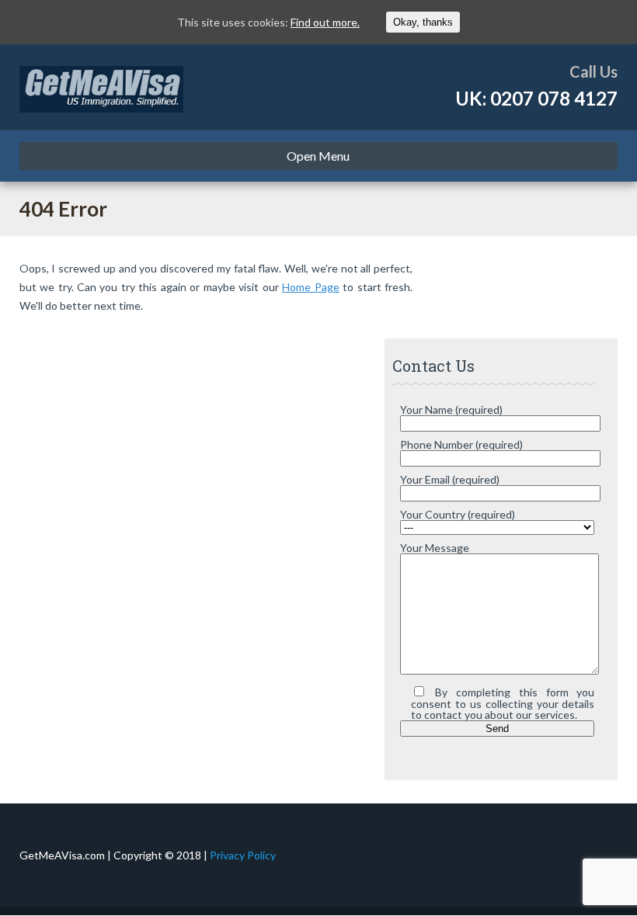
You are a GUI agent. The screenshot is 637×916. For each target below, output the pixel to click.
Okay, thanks (423, 22)
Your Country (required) (457, 514)
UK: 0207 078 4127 (536, 98)
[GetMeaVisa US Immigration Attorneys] (101, 87)
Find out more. (325, 22)
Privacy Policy (243, 855)
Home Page (310, 286)
